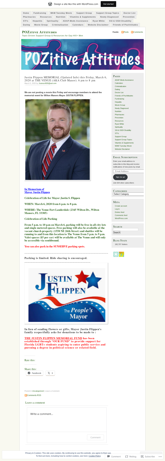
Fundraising (40, 13)
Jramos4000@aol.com (47, 83)
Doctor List (130, 13)
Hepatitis (37, 21)
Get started (108, 4)
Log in (117, 209)
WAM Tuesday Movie (61, 13)
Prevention (129, 17)
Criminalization (60, 25)
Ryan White (99, 21)
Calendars (78, 25)
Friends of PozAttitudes (125, 25)
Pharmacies (29, 17)
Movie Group (41, 25)
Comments (138, 32)
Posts (126, 32)
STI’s (25, 21)
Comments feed (121, 215)
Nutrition (60, 17)
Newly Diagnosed (109, 17)
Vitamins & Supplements (83, 17)
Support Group (84, 13)
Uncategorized (38, 391)
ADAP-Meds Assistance (75, 21)
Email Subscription (125, 157)
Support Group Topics (107, 13)
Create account (121, 206)
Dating (26, 25)
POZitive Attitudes (39, 31)
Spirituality (52, 21)
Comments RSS (34, 395)
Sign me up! (120, 177)
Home (26, 13)
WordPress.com (121, 218)
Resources (46, 17)
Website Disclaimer (98, 25)
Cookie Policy (95, 456)
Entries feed (119, 212)
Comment (95, 437)
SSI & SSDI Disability (120, 21)
